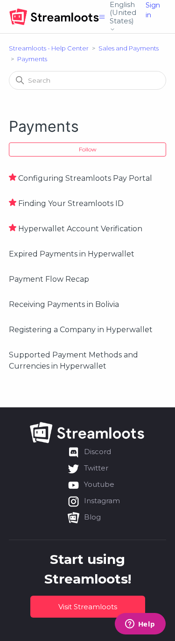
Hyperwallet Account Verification (80, 228)
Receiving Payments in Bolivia (64, 304)
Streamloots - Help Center (49, 48)
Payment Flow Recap (49, 279)
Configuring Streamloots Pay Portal (85, 178)
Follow (88, 149)
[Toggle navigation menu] (102, 16)
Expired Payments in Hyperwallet (71, 253)
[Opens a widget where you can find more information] (140, 624)
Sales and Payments (128, 48)
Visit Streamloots (87, 606)
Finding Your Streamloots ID (71, 203)
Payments (32, 59)
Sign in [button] (153, 10)
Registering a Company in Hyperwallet (81, 329)
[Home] (54, 16)
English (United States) (123, 12)
